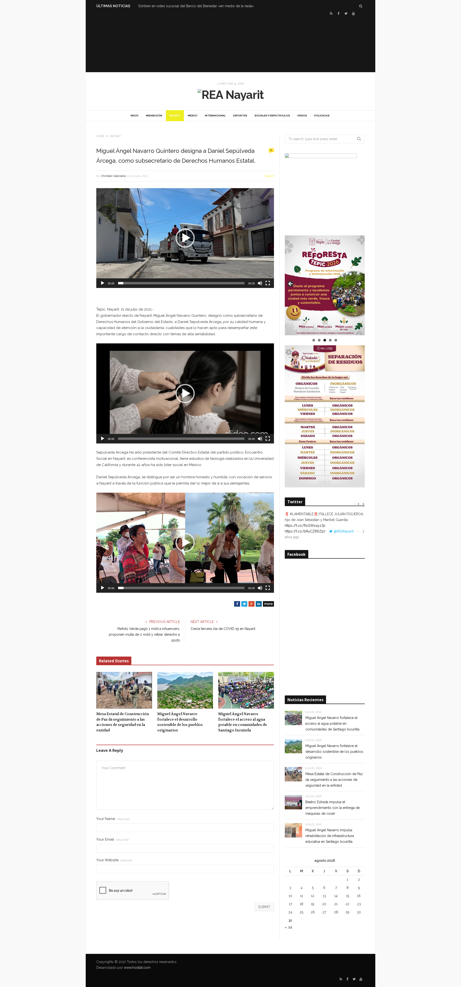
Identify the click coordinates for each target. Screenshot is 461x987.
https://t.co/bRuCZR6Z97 (305, 531)
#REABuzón (154, 115)
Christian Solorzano (113, 176)
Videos (302, 115)
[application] (185, 238)
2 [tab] (319, 340)
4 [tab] (330, 340)
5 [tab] (335, 340)
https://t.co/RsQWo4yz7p (305, 525)
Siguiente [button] (358, 284)
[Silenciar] (260, 283)
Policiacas (321, 115)
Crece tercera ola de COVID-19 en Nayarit (223, 629)
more (268, 604)
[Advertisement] (230, 43)
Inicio (135, 115)
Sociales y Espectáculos (272, 115)
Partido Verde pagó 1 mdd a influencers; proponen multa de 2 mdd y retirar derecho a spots (144, 634)
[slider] (181, 283)
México (192, 115)
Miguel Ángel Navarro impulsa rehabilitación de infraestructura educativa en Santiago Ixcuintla (329, 835)
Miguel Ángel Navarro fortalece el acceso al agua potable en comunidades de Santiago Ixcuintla (242, 722)
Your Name (113, 819)
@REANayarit (344, 531)
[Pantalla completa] (267, 283)
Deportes (240, 115)
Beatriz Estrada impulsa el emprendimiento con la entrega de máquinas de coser (332, 807)
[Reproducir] (102, 283)
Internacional (215, 115)
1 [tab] (313, 340)
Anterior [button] (290, 284)
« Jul (288, 927)
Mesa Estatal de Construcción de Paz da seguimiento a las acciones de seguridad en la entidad (122, 722)
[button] (185, 238)
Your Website (114, 860)
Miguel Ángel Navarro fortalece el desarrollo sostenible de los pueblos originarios (180, 722)
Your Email (112, 839)
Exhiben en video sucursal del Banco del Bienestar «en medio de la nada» (196, 6)
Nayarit (175, 115)
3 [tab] (324, 340)
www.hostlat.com (137, 967)
